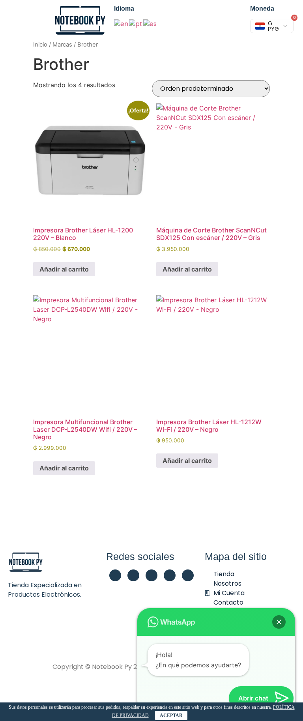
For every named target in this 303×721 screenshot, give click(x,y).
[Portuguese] (136, 23)
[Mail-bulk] (133, 575)
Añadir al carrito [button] (64, 269)
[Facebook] (115, 575)
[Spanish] (150, 23)
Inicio (40, 44)
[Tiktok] (188, 575)
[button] (279, 622)
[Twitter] (170, 575)
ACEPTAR (171, 715)
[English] (121, 23)
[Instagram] (151, 575)
